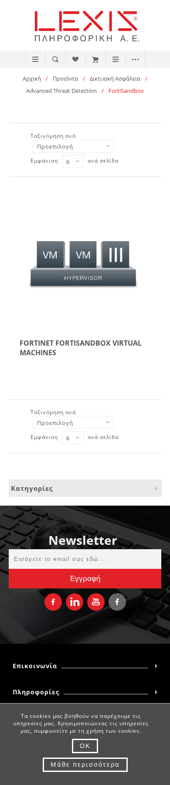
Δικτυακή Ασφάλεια (115, 78)
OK (85, 745)
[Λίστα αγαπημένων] (75, 59)
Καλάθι (95, 59)
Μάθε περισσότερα (85, 764)
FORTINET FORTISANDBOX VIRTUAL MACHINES (81, 347)
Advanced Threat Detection (61, 91)
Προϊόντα (65, 78)
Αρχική (32, 78)
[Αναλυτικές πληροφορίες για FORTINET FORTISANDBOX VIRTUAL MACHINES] (85, 268)
